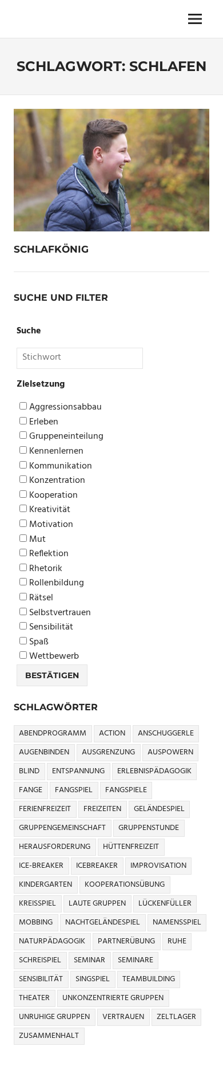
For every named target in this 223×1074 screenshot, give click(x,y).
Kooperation (52, 496)
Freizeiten (102, 809)
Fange (30, 790)
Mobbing (36, 922)
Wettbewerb (53, 657)
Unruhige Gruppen (54, 1017)
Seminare (135, 960)
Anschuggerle (166, 733)
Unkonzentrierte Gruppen (113, 998)
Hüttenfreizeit (131, 846)
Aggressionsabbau (64, 407)
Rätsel (40, 598)
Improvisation (158, 865)
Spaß (38, 642)
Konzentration (56, 481)
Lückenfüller (165, 903)
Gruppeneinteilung (65, 437)
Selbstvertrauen (59, 613)
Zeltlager (176, 1017)
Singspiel (92, 979)
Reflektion (48, 554)
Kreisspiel (37, 903)
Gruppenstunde (148, 828)
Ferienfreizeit (45, 809)
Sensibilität (50, 627)
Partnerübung (126, 941)
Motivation (50, 525)
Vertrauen (123, 1017)
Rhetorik (44, 569)
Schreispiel (40, 960)
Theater (34, 998)
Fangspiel (74, 790)
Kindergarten (45, 884)
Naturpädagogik (52, 941)
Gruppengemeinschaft (62, 828)
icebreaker (97, 865)
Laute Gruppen (97, 903)
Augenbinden (44, 752)
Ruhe (177, 941)
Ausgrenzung (108, 752)
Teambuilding (148, 979)
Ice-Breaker (41, 865)
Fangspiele (126, 790)
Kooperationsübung (125, 884)
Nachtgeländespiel (102, 922)
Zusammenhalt (49, 1035)
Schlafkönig (51, 249)
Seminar (89, 960)
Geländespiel (159, 809)
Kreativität (48, 510)
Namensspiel (177, 922)
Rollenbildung (55, 583)
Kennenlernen (55, 451)
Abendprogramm (52, 733)
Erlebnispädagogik (154, 771)
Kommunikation (59, 466)
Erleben (42, 422)
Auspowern (170, 752)
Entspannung (78, 771)
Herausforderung (54, 846)
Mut (36, 540)
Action (112, 733)
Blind (29, 771)
